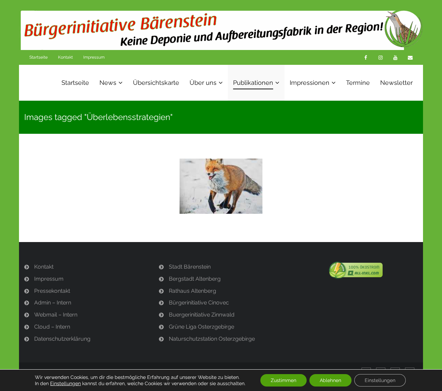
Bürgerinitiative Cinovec (199, 302)
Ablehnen (330, 380)
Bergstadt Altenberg (195, 278)
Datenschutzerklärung (62, 338)
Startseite (38, 57)
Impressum (94, 57)
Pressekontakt (52, 291)
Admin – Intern (52, 302)
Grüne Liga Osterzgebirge (201, 326)
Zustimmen (283, 380)
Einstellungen (65, 383)
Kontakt (65, 57)
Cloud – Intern (52, 326)
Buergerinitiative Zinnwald (201, 314)
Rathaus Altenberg (192, 291)
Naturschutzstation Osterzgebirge (212, 338)
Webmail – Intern (55, 314)
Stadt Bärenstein (190, 266)
